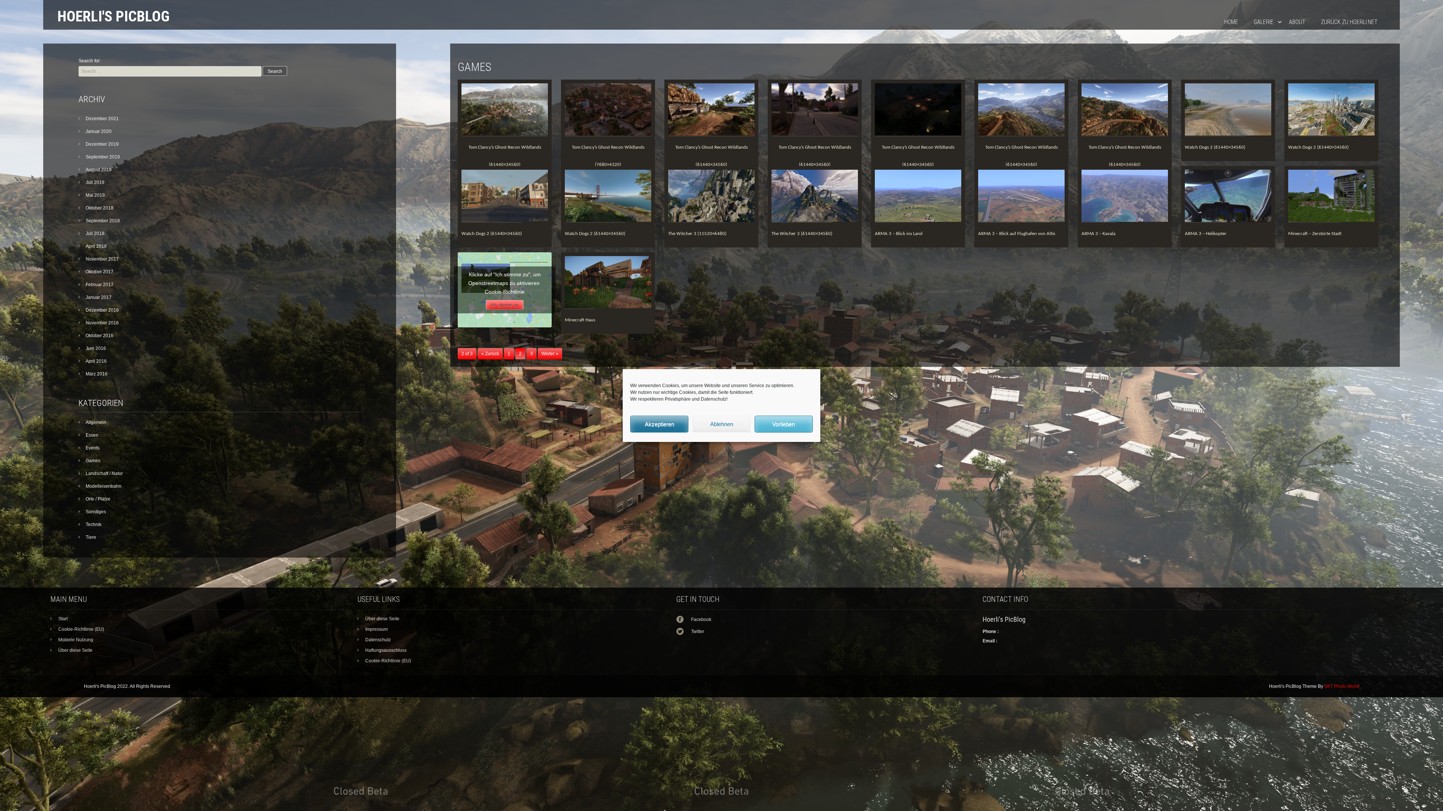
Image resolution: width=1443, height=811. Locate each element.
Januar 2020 (99, 131)
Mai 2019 (95, 195)
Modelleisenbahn (103, 486)
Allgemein (96, 422)
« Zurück (490, 353)
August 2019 (99, 169)
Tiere (91, 537)
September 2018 (103, 220)
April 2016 (96, 361)
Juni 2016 (96, 348)
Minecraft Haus (580, 320)
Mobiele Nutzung (75, 639)
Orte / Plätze (98, 499)
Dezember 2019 (102, 144)
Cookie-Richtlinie (505, 291)
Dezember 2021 (102, 118)
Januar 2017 (99, 297)
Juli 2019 (95, 182)
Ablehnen (721, 424)
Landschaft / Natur (104, 473)
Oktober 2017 (99, 271)
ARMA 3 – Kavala (1098, 233)
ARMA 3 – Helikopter (1206, 233)
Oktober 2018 (99, 208)
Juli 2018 (95, 233)
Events (93, 448)
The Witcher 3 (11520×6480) (697, 233)
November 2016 (102, 323)
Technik (93, 524)
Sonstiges (96, 511)
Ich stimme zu (505, 305)
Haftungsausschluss (386, 650)
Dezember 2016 (102, 310)
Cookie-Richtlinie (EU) (81, 629)
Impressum (376, 629)
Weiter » (550, 353)
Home (1231, 22)
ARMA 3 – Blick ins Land (899, 233)
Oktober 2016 (99, 335)
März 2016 (96, 374)
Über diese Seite (75, 650)
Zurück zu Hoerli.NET (1349, 22)
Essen (92, 435)
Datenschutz (378, 639)
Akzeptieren (659, 424)
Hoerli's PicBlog (113, 16)
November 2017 (102, 259)
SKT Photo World (1341, 686)
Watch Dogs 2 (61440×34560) (1215, 147)
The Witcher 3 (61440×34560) (801, 233)
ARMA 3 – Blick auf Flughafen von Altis (1016, 233)
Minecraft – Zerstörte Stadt (1315, 233)
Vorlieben (783, 424)
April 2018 (96, 246)
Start (63, 618)
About (1297, 22)
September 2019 (103, 157)
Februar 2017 (99, 284)
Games (93, 460)
